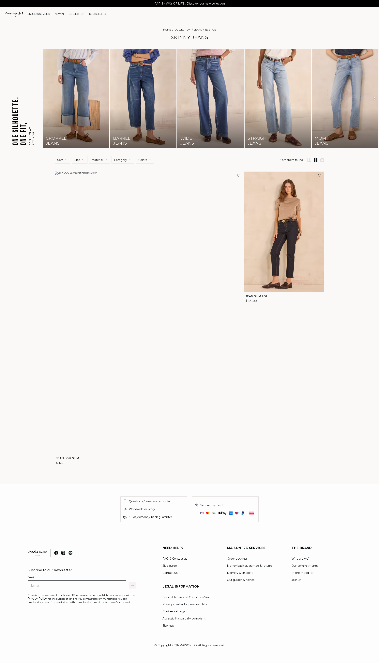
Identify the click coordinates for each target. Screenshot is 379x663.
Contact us (169, 573)
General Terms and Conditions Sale (186, 597)
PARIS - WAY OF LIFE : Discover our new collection (189, 3)
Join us (296, 580)
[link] (39, 14)
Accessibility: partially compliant (183, 618)
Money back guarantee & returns (249, 565)
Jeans (198, 29)
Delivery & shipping (240, 573)
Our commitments (305, 565)
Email (32, 577)
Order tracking (237, 558)
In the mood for (302, 573)
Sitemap (168, 625)
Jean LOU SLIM (67, 458)
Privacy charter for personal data (184, 604)
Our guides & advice (241, 580)
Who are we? (301, 558)
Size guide (169, 565)
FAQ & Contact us (174, 558)
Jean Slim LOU (257, 296)
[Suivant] (374, 98)
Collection (182, 29)
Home (167, 29)
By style (210, 29)
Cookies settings (173, 611)
